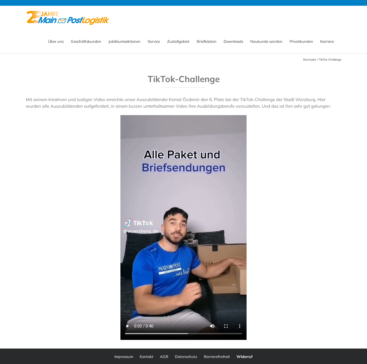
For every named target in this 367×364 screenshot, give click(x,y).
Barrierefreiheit (217, 356)
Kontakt (146, 356)
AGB (164, 356)
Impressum (123, 356)
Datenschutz (186, 356)
